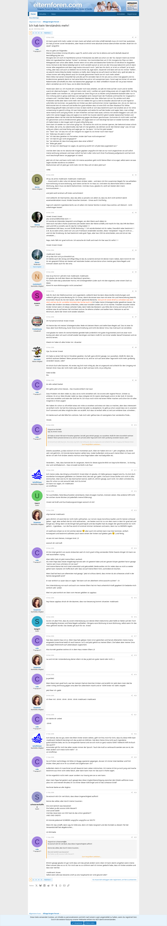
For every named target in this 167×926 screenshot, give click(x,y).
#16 (135, 617)
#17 (135, 636)
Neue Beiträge (34, 18)
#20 (135, 695)
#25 (135, 837)
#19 (135, 675)
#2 (136, 175)
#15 (135, 598)
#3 (136, 213)
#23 (135, 757)
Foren (33, 14)
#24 (135, 792)
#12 (135, 491)
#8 (136, 347)
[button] (48, 14)
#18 (135, 655)
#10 (135, 425)
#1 (136, 37)
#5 (136, 272)
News (53, 14)
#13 (135, 510)
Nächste (47, 33)
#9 (136, 380)
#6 (136, 291)
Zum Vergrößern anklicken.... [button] (91, 444)
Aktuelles (42, 14)
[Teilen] (132, 37)
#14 (135, 548)
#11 (135, 470)
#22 (135, 734)
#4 (136, 250)
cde (32, 29)
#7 (136, 317)
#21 (135, 715)
